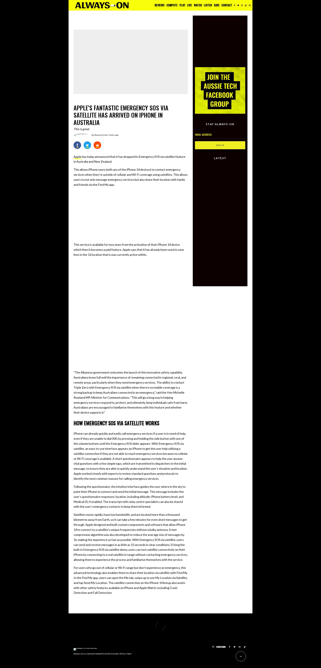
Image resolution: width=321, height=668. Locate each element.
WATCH (198, 5)
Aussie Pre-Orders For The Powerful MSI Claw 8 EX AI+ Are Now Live (225, 199)
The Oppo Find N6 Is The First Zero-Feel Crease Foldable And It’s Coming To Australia (108, 20)
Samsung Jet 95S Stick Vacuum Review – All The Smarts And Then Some (226, 170)
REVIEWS (160, 5)
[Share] (77, 145)
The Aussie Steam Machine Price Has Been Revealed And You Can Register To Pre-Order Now (226, 213)
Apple (77, 156)
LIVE (189, 5)
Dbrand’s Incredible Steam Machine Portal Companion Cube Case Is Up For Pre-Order (227, 227)
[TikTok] (246, 5)
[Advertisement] (131, 213)
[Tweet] (87, 145)
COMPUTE (172, 5)
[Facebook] (234, 5)
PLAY (182, 5)
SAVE (217, 5)
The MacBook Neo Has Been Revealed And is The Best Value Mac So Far (167, 20)
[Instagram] (242, 5)
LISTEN (208, 5)
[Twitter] (238, 5)
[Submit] (97, 145)
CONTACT (227, 5)
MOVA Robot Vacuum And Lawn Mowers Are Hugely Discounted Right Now (225, 185)
